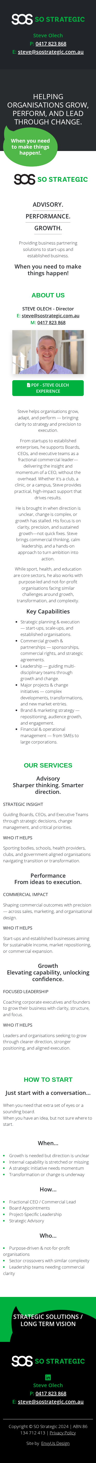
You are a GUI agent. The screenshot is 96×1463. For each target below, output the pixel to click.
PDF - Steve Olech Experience (49, 388)
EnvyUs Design (55, 1443)
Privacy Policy (63, 1433)
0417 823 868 (51, 43)
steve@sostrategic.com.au (51, 51)
